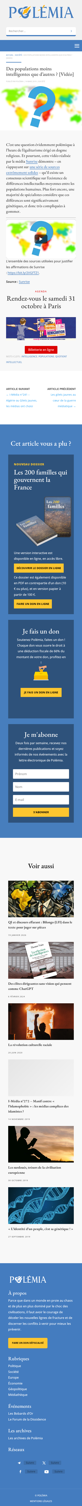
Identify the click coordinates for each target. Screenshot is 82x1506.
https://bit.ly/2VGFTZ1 (23, 273)
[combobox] (41, 31)
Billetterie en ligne (41, 350)
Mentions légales (41, 1501)
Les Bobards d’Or (20, 1413)
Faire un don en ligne (33, 604)
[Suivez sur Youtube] (46, 1472)
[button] (41, 239)
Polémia (19, 81)
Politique (14, 1366)
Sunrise (32, 161)
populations (46, 356)
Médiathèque (17, 1395)
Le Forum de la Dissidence (27, 1419)
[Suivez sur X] (44, 1463)
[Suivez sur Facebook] (20, 1472)
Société (18, 55)
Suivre (30, 1462)
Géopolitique (17, 1389)
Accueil (9, 55)
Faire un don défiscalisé (28, 1343)
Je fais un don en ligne (41, 692)
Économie (15, 1383)
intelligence (29, 356)
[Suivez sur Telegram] (19, 1463)
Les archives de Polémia (25, 1438)
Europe (13, 1377)
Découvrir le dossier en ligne (39, 568)
